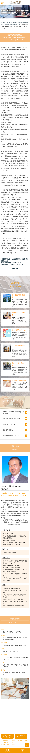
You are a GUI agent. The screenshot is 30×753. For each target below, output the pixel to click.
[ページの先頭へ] (27, 745)
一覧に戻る (15, 268)
